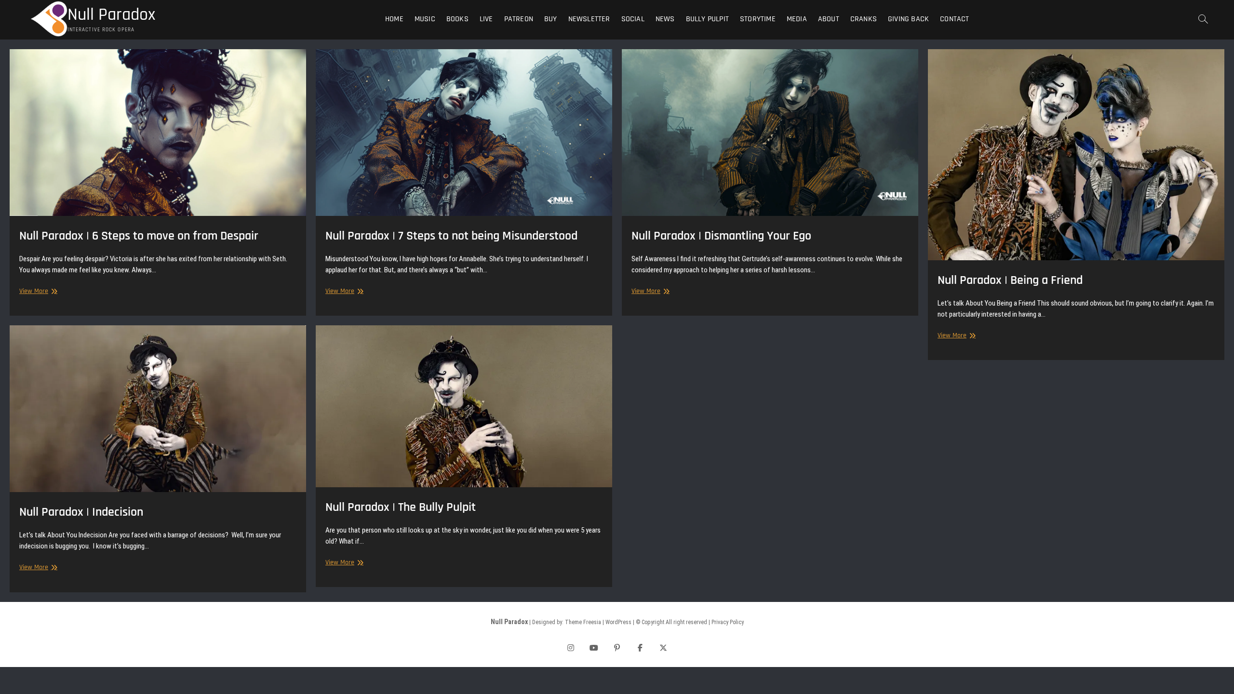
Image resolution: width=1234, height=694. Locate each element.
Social (632, 19)
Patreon (518, 19)
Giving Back (908, 19)
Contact (954, 19)
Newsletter (589, 19)
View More (37, 291)
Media (797, 19)
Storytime (758, 19)
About (828, 19)
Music (425, 19)
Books (457, 19)
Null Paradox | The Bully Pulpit (400, 507)
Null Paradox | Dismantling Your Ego (721, 236)
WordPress (618, 622)
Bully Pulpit (707, 19)
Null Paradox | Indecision (81, 512)
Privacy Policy (727, 622)
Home (394, 19)
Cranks (863, 19)
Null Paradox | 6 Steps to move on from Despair (138, 236)
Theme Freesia (583, 622)
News (665, 19)
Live (486, 19)
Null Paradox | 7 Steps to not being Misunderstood (451, 236)
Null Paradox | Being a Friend (1010, 280)
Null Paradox (111, 15)
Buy (550, 19)
